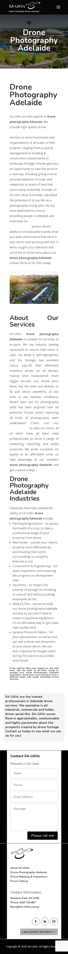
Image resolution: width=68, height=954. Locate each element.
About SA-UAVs (19, 868)
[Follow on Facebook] (36, 921)
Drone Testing (19, 881)
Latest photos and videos (37, 931)
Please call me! (42, 835)
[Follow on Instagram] (54, 921)
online (19, 428)
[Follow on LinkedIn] (45, 921)
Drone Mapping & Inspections (28, 876)
